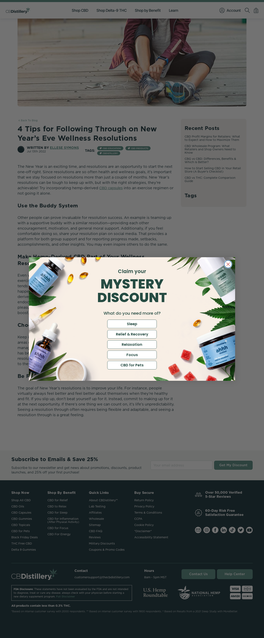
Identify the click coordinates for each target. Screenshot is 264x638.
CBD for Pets (132, 365)
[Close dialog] (228, 264)
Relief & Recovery (132, 334)
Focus (132, 354)
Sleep (132, 323)
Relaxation (132, 344)
